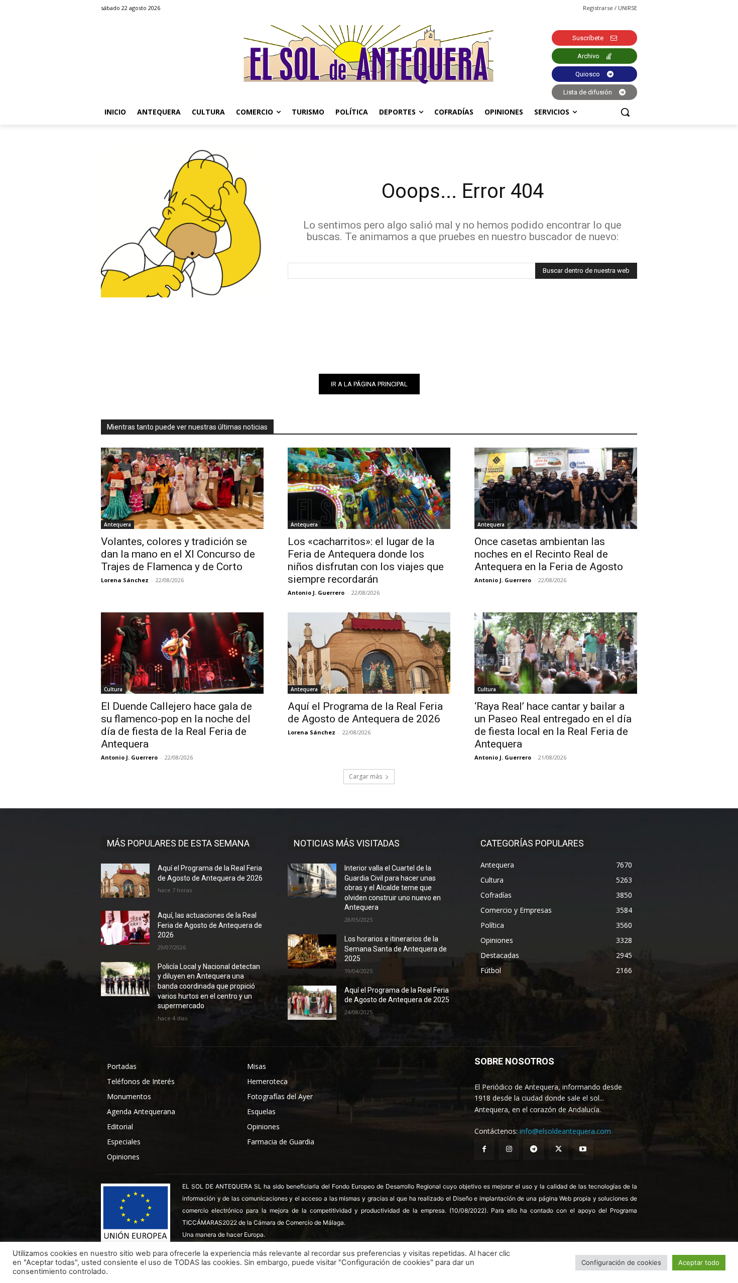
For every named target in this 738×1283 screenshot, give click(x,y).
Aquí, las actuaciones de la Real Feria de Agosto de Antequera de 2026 (210, 925)
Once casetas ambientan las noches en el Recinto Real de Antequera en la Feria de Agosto (548, 554)
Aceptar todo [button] (698, 1262)
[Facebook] (484, 1149)
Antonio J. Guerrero (316, 592)
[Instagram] (509, 1149)
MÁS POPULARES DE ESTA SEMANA (178, 843)
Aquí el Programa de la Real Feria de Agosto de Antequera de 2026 (365, 712)
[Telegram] (533, 1149)
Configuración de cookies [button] (621, 1262)
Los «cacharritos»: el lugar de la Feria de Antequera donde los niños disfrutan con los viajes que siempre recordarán (366, 560)
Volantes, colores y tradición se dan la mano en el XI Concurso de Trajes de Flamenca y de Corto (178, 554)
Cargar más (365, 776)
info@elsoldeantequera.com (565, 1131)
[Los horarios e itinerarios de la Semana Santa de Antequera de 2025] (312, 951)
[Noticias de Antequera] (369, 54)
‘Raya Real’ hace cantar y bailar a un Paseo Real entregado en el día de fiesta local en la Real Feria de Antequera (553, 725)
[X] (558, 1149)
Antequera (117, 524)
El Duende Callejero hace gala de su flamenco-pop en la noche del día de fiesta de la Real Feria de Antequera (176, 725)
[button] (625, 112)
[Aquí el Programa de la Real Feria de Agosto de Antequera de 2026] (369, 653)
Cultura (113, 689)
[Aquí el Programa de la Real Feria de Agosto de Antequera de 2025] (312, 1003)
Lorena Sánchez (125, 580)
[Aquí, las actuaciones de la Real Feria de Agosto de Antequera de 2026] (125, 928)
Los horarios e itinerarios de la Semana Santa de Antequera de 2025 (395, 949)
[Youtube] (583, 1149)
